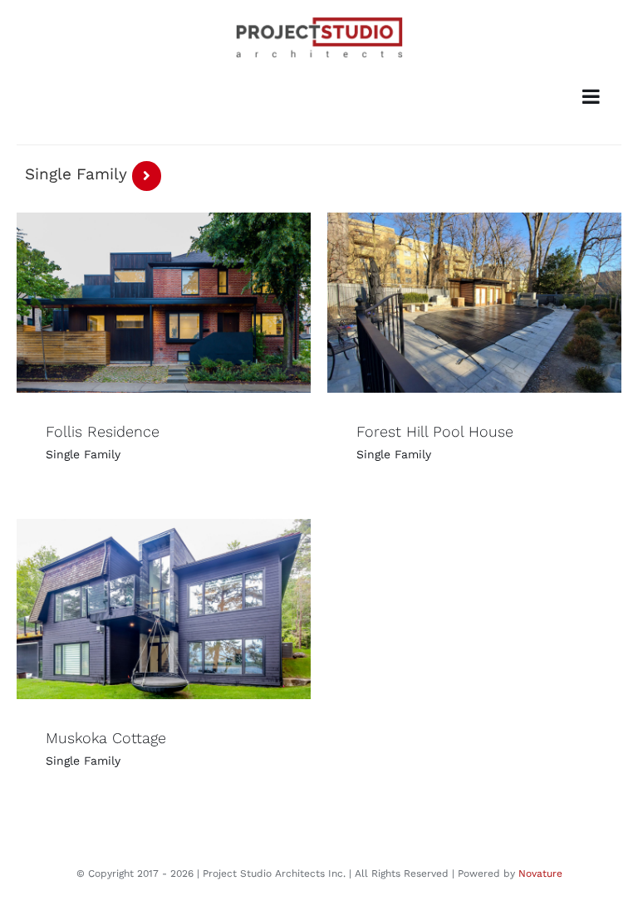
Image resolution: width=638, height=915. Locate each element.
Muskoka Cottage (106, 737)
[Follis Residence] (164, 303)
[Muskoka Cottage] (164, 609)
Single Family (83, 454)
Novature (540, 873)
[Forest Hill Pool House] (474, 303)
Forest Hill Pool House (434, 431)
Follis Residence (103, 431)
